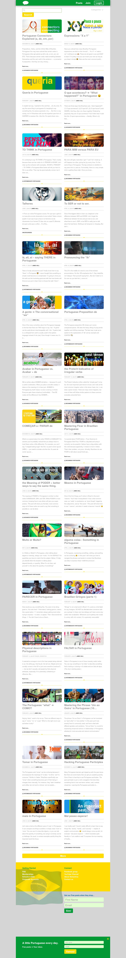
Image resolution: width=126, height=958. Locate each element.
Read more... (25, 66)
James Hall (39, 44)
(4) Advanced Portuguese (30, 70)
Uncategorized (27, 232)
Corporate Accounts (30, 879)
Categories (96, 9)
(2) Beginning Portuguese (30, 124)
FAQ (24, 871)
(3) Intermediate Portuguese (73, 68)
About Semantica (71, 876)
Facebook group (70, 871)
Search (28, 14)
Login (99, 3)
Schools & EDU (28, 876)
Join (88, 3)
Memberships (27, 874)
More (63, 856)
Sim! (68, 910)
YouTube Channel (71, 874)
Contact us (68, 879)
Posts (79, 3)
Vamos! (70, 951)
